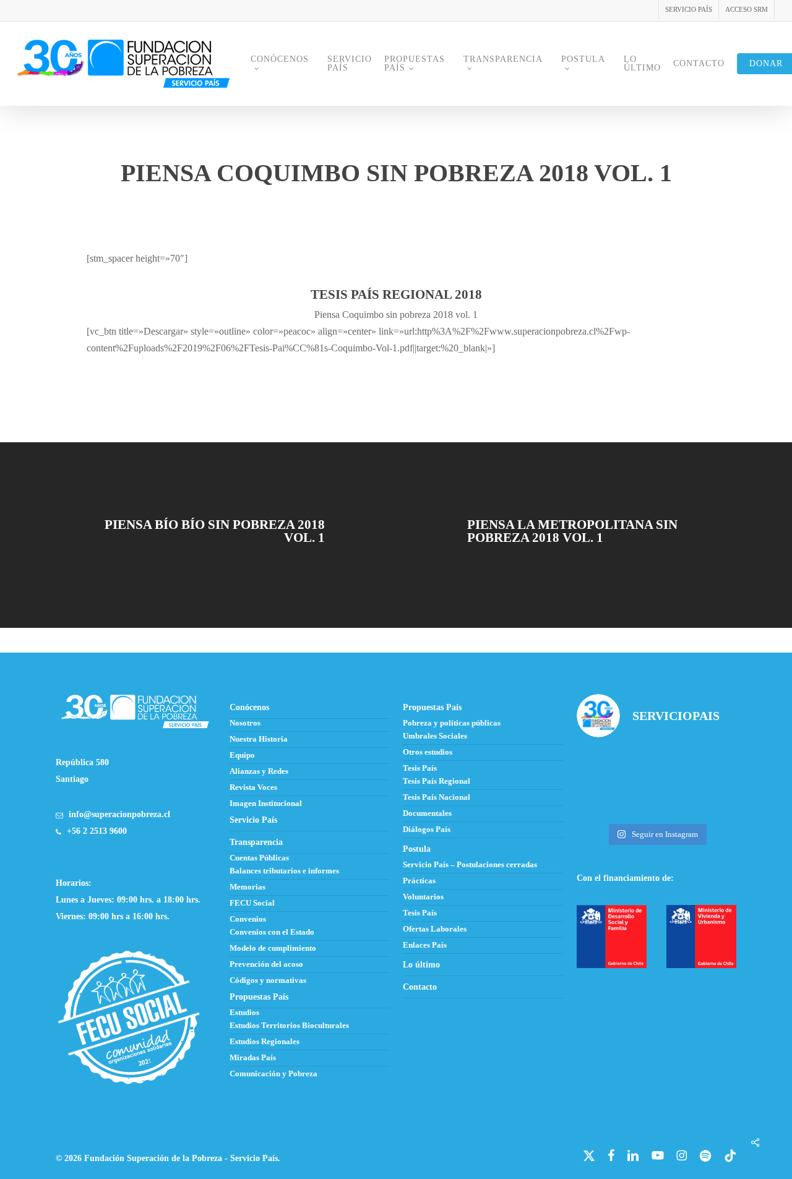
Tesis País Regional (436, 781)
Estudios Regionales (264, 1041)
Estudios (244, 1012)
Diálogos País (426, 829)
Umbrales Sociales (435, 736)
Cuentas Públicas (259, 858)
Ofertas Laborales (435, 929)
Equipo (242, 755)
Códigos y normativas (268, 980)
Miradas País (253, 1057)
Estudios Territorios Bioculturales (289, 1025)
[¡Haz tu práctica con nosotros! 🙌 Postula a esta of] (601, 766)
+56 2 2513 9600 (97, 831)
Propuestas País (432, 707)
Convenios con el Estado (272, 932)
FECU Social (252, 903)
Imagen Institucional (266, 803)
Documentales (427, 813)
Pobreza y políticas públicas (452, 723)
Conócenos (249, 707)
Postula (417, 849)
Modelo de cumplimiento (273, 948)
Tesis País (420, 768)
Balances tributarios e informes (284, 871)
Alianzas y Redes (259, 771)
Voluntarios (423, 897)
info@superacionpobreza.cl (119, 814)
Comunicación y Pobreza (273, 1074)
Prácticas (419, 881)
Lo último (421, 964)
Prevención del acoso (266, 964)
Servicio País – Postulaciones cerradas (470, 864)
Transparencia (256, 842)
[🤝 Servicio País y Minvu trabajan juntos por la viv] (656, 800)
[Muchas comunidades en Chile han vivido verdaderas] (712, 766)
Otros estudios (427, 752)
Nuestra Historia (259, 739)
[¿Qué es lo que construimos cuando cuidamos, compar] (601, 800)
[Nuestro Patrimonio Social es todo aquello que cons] (712, 800)
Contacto (420, 987)
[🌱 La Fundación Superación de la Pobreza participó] (656, 766)
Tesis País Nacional (436, 797)
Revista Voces (253, 787)
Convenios (248, 919)
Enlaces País (425, 945)
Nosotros (245, 723)
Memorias (247, 887)
